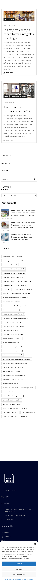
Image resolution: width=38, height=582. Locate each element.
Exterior (6, 289)
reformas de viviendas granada (13, 379)
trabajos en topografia (10, 416)
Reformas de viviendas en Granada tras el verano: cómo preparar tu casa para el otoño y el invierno (23, 212)
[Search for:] (19, 179)
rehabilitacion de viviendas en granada (15, 408)
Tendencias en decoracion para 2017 (17, 109)
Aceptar (19, 564)
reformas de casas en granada (12, 355)
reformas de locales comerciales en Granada (16, 359)
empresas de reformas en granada (14, 285)
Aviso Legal (30, 579)
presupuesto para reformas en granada (15, 318)
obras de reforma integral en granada (14, 306)
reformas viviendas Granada (12, 404)
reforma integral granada (11, 343)
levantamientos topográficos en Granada (15, 298)
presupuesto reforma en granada (13, 326)
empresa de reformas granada (13, 277)
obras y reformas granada (11, 310)
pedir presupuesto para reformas (13, 314)
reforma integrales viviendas (12, 339)
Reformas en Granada (18, 97)
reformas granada (27, 388)
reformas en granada (10, 384)
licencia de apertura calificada (12, 302)
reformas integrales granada (12, 400)
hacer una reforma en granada (22, 289)
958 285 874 (5, 163)
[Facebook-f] (2, 496)
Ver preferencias (19, 574)
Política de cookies (9, 579)
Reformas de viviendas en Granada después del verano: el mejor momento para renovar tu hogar (23, 225)
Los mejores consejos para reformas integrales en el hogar (19, 34)
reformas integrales (9, 392)
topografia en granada (10, 412)
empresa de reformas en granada (14, 273)
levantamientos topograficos (21, 293)
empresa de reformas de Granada (13, 269)
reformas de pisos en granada (13, 371)
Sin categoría (9, 20)
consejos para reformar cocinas (13, 261)
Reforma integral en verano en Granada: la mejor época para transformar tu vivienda (22, 237)
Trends (24, 416)
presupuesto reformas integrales (13, 334)
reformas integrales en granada (13, 396)
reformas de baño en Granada (12, 347)
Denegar (19, 569)
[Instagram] (7, 496)
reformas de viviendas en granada (14, 375)
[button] (35, 544)
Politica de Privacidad (20, 579)
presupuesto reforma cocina (12, 322)
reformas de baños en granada (13, 351)
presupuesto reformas (10, 330)
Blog (6, 97)
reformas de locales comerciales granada (16, 363)
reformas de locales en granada (13, 367)
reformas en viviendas (10, 388)
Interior (6, 293)
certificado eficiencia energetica (13, 257)
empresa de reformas (10, 265)
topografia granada (28, 412)
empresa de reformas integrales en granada (17, 281)
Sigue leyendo (8, 73)
